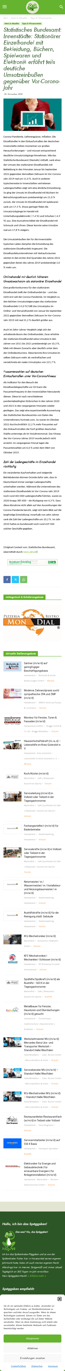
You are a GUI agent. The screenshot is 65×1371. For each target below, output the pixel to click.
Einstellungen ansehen (32, 1358)
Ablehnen (32, 1348)
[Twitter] (15, 579)
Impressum (53, 1366)
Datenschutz (36, 1366)
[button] (59, 1299)
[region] (32, 562)
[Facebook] (7, 579)
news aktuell (30, 552)
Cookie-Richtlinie (18, 1366)
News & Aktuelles (19, 18)
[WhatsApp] (23, 579)
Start (5, 18)
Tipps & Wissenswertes (41, 18)
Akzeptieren (32, 1338)
